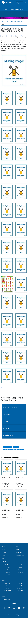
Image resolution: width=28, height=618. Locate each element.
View (7, 468)
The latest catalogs (10, 457)
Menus (17, 9)
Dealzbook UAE (7, 599)
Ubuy (8, 569)
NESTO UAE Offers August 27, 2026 (20, 478)
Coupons (12, 9)
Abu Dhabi (8, 435)
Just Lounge (20, 572)
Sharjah (6, 414)
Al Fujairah (20, 590)
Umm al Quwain (20, 588)
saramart (8, 572)
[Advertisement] (14, 531)
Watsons (20, 569)
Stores (3, 549)
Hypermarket (8, 447)
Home (3, 546)
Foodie (16, 447)
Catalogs (5, 9)
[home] (7, 2)
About (3, 558)
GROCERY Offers (18, 449)
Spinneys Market (20, 564)
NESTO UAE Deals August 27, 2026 (6, 478)
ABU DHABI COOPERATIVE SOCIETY (16, 21)
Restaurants (14, 14)
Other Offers (23, 9)
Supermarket (6, 14)
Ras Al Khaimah (10, 407)
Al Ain (6, 428)
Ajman (7, 588)
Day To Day (7, 564)
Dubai (5, 421)
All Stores (8, 574)
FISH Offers (7, 449)
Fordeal (7, 567)
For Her (20, 567)
